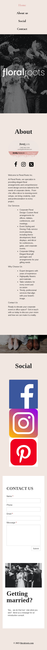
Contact (22, 29)
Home (22, 5)
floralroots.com (27, 643)
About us (22, 13)
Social (22, 21)
